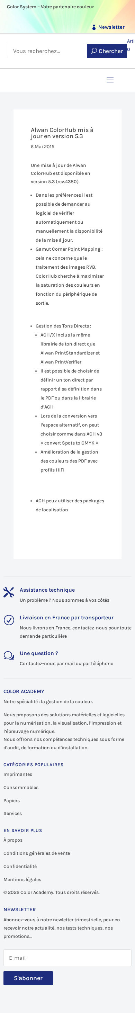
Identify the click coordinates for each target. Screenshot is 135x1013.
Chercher (111, 50)
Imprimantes (17, 774)
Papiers (11, 801)
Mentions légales (22, 879)
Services (12, 813)
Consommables (20, 787)
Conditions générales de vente (36, 853)
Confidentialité (20, 866)
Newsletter (111, 27)
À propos (12, 840)
